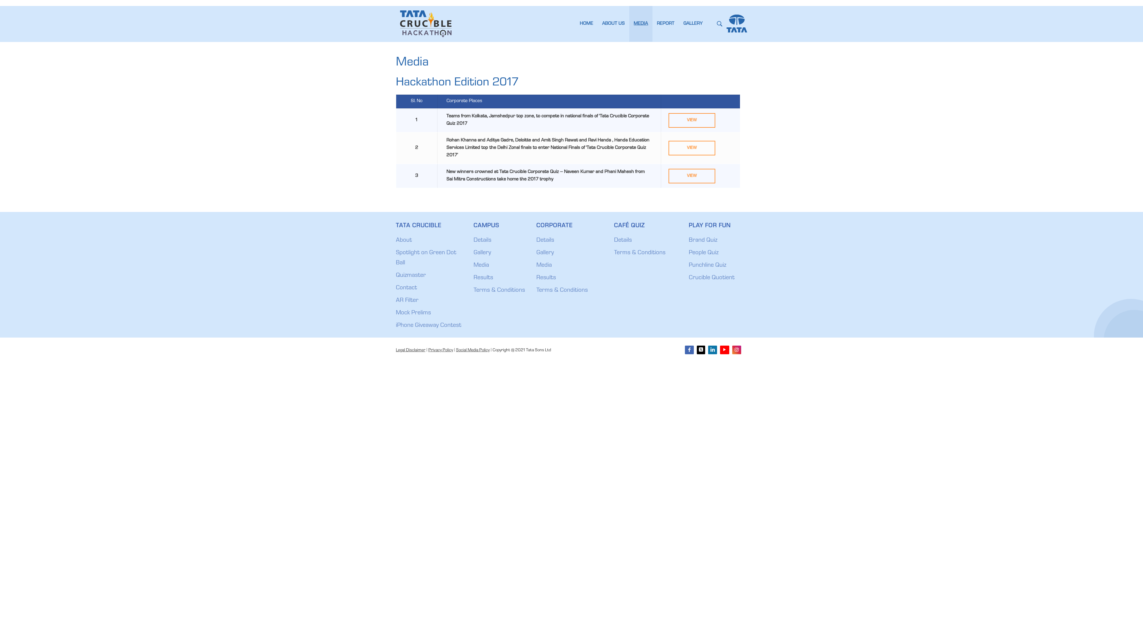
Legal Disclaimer (410, 350)
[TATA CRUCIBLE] (425, 24)
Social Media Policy (473, 350)
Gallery (482, 253)
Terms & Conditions (499, 291)
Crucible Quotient (712, 278)
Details (482, 241)
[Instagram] (736, 350)
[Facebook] (689, 350)
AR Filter (407, 301)
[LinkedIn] (712, 350)
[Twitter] (701, 350)
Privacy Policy (440, 350)
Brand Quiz (703, 241)
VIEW (692, 120)
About (404, 241)
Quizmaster (411, 276)
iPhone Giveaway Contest (428, 326)
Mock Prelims (413, 313)
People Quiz (704, 253)
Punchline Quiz (707, 266)
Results (483, 278)
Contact (406, 288)
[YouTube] (724, 350)
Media (481, 266)
